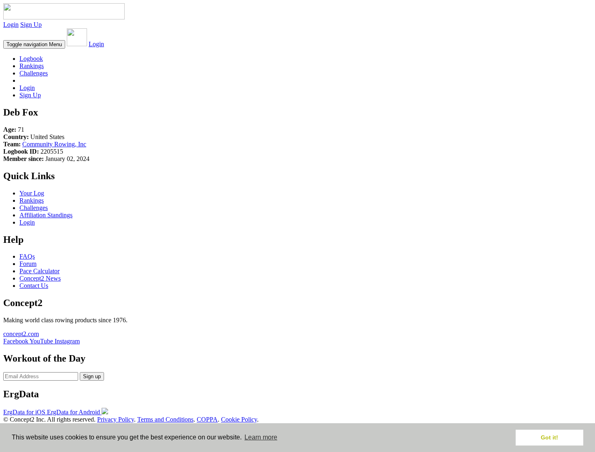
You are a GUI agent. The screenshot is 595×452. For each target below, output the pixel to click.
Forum (27, 263)
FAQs (27, 256)
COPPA (207, 419)
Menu (34, 44)
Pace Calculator (39, 271)
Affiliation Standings (45, 215)
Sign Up (31, 24)
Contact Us (33, 285)
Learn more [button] (260, 437)
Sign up (92, 376)
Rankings (31, 65)
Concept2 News (40, 278)
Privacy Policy (115, 419)
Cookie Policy (239, 419)
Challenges (33, 73)
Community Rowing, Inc (54, 144)
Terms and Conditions (165, 419)
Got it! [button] (549, 437)
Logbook (31, 58)
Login (11, 24)
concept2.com (21, 333)
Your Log (31, 193)
